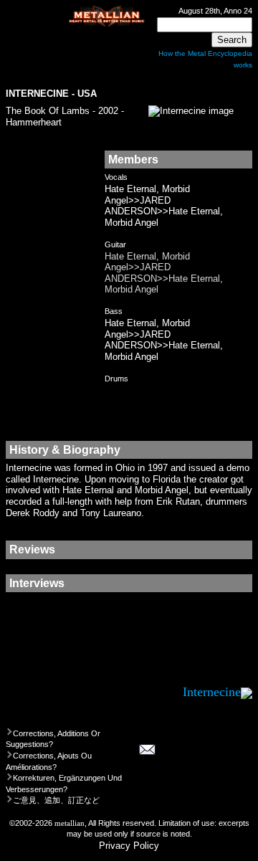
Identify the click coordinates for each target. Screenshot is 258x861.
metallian (69, 823)
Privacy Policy (129, 845)
